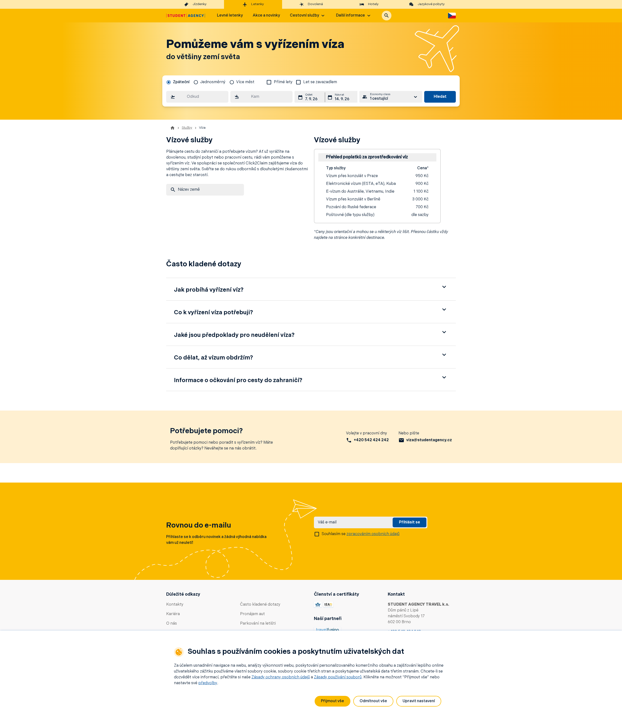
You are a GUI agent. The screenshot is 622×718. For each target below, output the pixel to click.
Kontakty (174, 605)
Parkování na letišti (258, 624)
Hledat (440, 97)
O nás (171, 624)
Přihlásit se (409, 522)
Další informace (350, 16)
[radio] (178, 82)
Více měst (245, 82)
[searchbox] (197, 97)
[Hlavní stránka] (185, 16)
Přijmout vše (332, 701)
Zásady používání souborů (338, 677)
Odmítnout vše (373, 701)
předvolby (207, 683)
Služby (187, 128)
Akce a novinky (266, 16)
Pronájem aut (252, 614)
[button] (386, 15)
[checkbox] (269, 82)
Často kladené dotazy (260, 605)
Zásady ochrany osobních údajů (280, 677)
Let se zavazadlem (320, 82)
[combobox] (197, 97)
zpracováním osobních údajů (372, 534)
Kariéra (173, 614)
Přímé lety (283, 82)
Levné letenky (230, 16)
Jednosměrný (212, 82)
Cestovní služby (304, 16)
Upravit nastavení (419, 701)
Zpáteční (181, 82)
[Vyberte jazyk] (452, 15)
